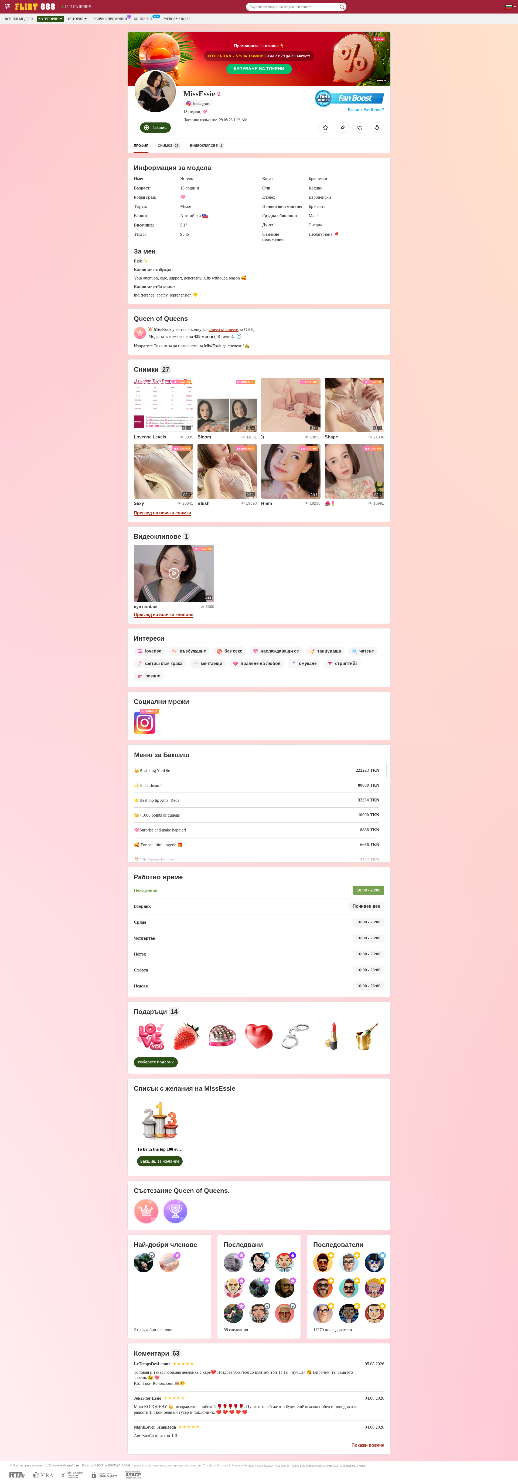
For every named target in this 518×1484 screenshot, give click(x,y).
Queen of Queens (223, 329)
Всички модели (19, 19)
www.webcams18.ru (65, 1465)
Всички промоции (110, 19)
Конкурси (143, 19)
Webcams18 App (177, 19)
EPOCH (99, 1465)
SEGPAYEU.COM (119, 1465)
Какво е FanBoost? (366, 109)
